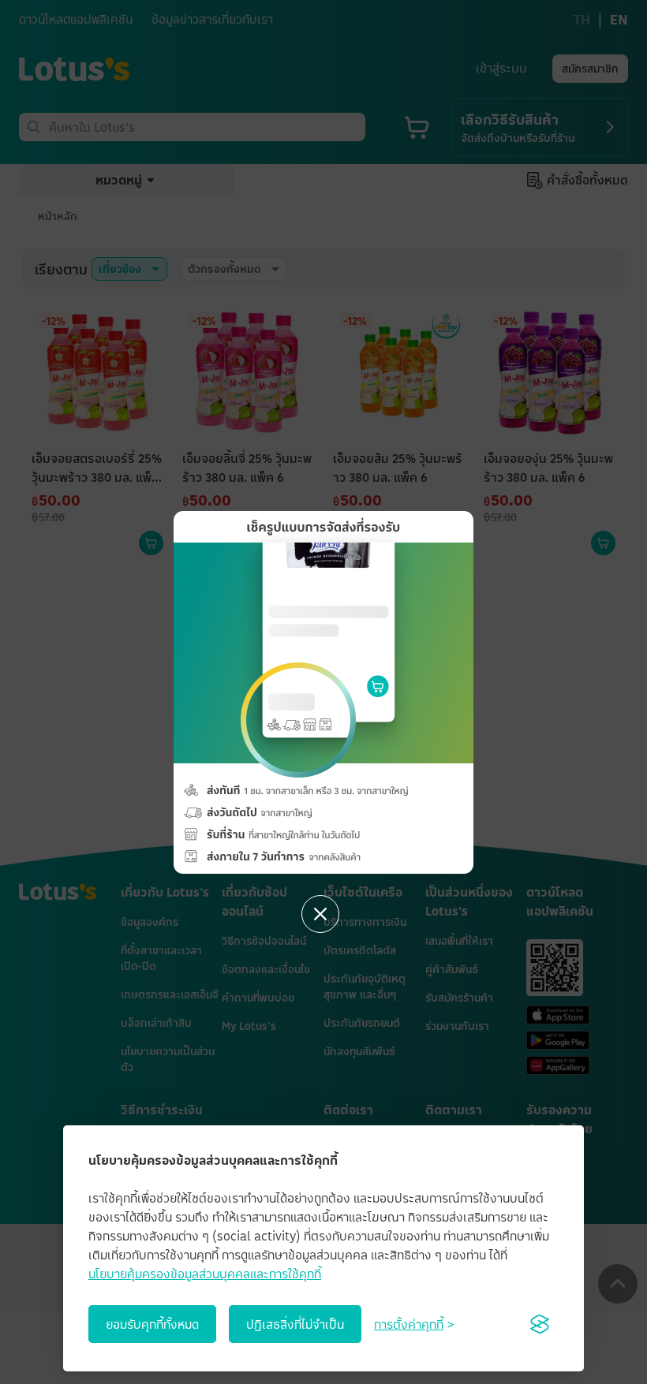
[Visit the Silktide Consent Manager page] (540, 1324)
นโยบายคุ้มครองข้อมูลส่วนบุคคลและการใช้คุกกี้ (204, 1273)
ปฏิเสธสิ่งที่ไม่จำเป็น (295, 1324)
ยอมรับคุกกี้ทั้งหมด (152, 1324)
